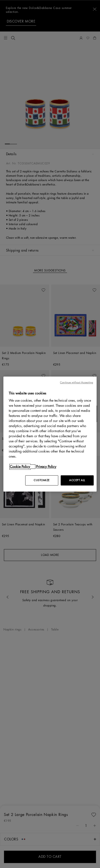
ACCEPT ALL (77, 480)
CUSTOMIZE (42, 480)
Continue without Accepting (76, 382)
